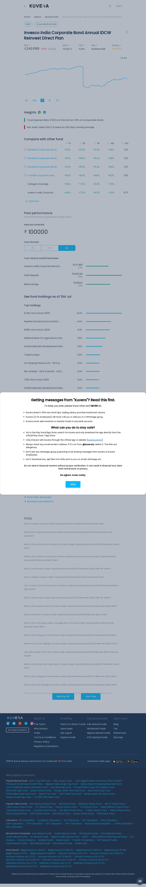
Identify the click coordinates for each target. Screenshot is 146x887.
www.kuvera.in (95, 439)
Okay (73, 484)
